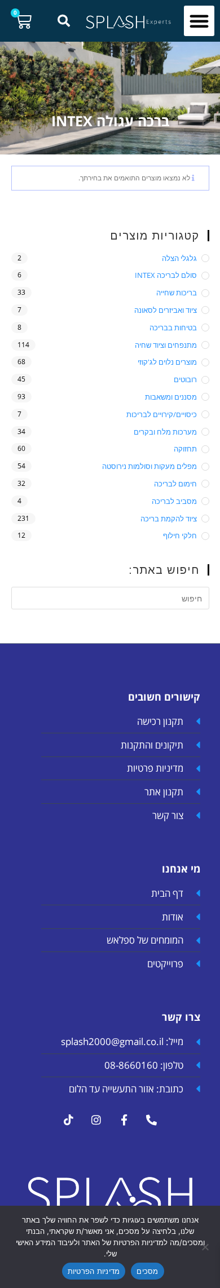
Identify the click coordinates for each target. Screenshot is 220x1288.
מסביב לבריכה (174, 501)
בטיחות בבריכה (173, 327)
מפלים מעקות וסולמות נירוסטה (149, 466)
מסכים (147, 1271)
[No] (206, 1246)
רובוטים (185, 379)
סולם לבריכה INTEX (166, 275)
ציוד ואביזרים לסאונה (165, 310)
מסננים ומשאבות (171, 397)
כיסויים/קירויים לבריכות (161, 414)
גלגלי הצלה (179, 258)
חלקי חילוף (180, 535)
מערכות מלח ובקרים (165, 432)
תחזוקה (185, 449)
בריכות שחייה (176, 292)
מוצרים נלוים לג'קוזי (167, 362)
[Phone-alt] (151, 1119)
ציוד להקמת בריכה (168, 519)
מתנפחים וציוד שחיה (166, 345)
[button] (199, 21)
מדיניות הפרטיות (94, 1271)
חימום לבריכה (175, 484)
